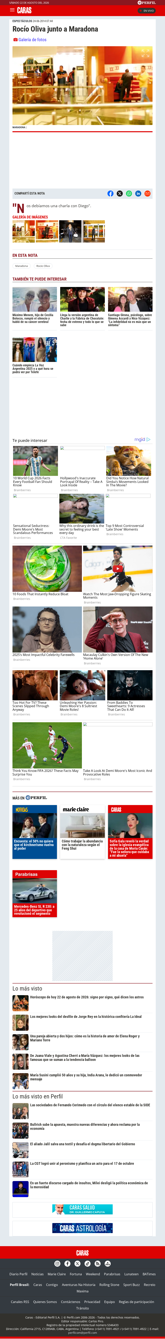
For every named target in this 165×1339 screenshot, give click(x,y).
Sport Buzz (131, 1285)
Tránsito (82, 1308)
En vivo (149, 10)
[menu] (12, 10)
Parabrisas (112, 1274)
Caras (37, 1285)
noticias (34, 810)
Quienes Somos (45, 1302)
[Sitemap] (108, 1264)
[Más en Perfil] (36, 798)
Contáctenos (70, 1302)
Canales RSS (20, 1302)
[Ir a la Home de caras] (24, 12)
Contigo (52, 1285)
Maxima (83, 1291)
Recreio (149, 1285)
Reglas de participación (136, 1302)
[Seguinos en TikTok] (88, 1264)
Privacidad (92, 1302)
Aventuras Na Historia (78, 1285)
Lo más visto (27, 988)
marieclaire (82, 810)
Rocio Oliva (43, 266)
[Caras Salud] (82, 1213)
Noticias (37, 1274)
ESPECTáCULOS (22, 21)
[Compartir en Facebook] (110, 194)
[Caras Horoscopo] (82, 1232)
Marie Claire (57, 1274)
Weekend (93, 1274)
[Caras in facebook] (67, 1264)
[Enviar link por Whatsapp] (129, 194)
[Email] (147, 194)
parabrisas (34, 875)
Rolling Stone (109, 1285)
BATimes (149, 1274)
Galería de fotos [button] (32, 39)
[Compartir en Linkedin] (138, 194)
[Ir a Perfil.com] (147, 3)
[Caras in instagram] (57, 1264)
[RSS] (98, 1264)
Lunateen (131, 1274)
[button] (82, 89)
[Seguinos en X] (77, 1264)
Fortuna (76, 1274)
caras (130, 810)
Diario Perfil (18, 1274)
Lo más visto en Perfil (37, 1096)
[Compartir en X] (120, 194)
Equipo (109, 1302)
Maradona (21, 266)
